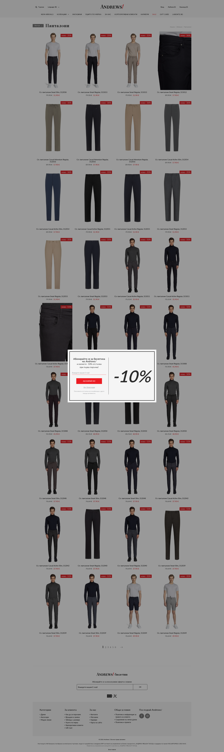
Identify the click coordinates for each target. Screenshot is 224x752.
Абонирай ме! (89, 381)
